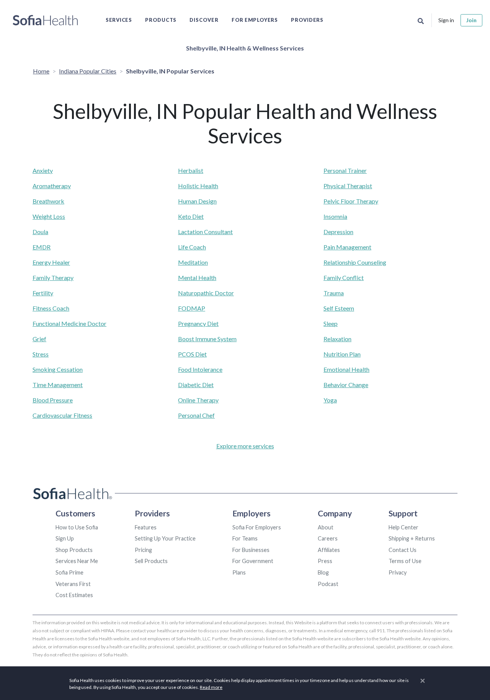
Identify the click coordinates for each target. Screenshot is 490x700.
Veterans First (73, 584)
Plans (239, 572)
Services (119, 20)
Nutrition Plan (342, 354)
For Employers (255, 20)
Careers (328, 538)
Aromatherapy (52, 185)
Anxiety (43, 170)
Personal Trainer (345, 170)
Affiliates (329, 550)
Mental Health (197, 277)
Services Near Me (77, 561)
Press (325, 561)
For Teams (245, 538)
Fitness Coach (51, 308)
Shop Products (74, 550)
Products (160, 20)
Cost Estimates (74, 595)
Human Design (197, 201)
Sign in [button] (446, 20)
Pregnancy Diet (198, 323)
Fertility (43, 292)
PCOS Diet (192, 354)
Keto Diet (191, 216)
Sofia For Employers (256, 527)
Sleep (330, 323)
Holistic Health (198, 185)
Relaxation (337, 338)
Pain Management (347, 247)
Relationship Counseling (354, 262)
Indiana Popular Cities (87, 71)
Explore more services (245, 445)
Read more (211, 687)
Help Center (403, 527)
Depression (338, 231)
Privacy (398, 572)
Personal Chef (196, 415)
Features (146, 527)
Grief (39, 338)
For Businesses (251, 550)
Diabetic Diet (196, 384)
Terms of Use (405, 561)
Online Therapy (198, 400)
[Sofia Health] (45, 20)
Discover (203, 20)
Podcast (328, 584)
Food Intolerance (200, 369)
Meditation (193, 262)
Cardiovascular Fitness (62, 415)
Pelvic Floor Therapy (350, 201)
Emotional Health (346, 369)
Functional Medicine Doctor (69, 323)
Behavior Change (345, 384)
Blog (323, 572)
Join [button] (471, 20)
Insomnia (335, 216)
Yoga (330, 400)
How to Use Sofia (77, 527)
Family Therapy (53, 277)
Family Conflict (343, 277)
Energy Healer (51, 262)
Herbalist (190, 170)
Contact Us (402, 550)
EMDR (42, 247)
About (325, 527)
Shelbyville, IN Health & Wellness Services (245, 48)
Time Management (58, 384)
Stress (41, 354)
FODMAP (191, 308)
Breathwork (48, 201)
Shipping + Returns (412, 538)
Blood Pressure (53, 400)
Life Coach (192, 247)
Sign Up (65, 538)
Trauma (333, 292)
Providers (307, 20)
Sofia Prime (69, 572)
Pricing (143, 550)
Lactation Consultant (205, 231)
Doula (40, 231)
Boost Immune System (207, 338)
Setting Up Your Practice (165, 538)
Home (41, 71)
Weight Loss (49, 216)
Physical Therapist (347, 185)
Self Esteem (338, 308)
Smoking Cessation (58, 369)
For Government (252, 561)
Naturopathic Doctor (206, 292)
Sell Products (151, 561)
